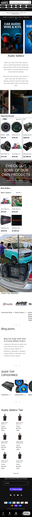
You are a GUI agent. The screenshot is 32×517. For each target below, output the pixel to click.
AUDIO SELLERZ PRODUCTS (16, 180)
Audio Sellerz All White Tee (19, 442)
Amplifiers (5, 395)
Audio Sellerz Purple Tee (19, 461)
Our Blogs (23, 6)
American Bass (6, 312)
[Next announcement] (29, 13)
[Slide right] (20, 325)
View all (16, 473)
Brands (18, 6)
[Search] (29, 2)
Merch (13, 6)
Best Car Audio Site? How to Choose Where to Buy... (15, 340)
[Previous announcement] (3, 13)
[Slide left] (12, 325)
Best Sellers (3, 6)
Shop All (8, 6)
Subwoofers (19, 395)
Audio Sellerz (19, 312)
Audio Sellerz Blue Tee (19, 423)
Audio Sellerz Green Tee (4, 461)
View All (18, 119)
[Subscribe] (27, 483)
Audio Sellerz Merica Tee (4, 442)
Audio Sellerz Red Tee (4, 423)
